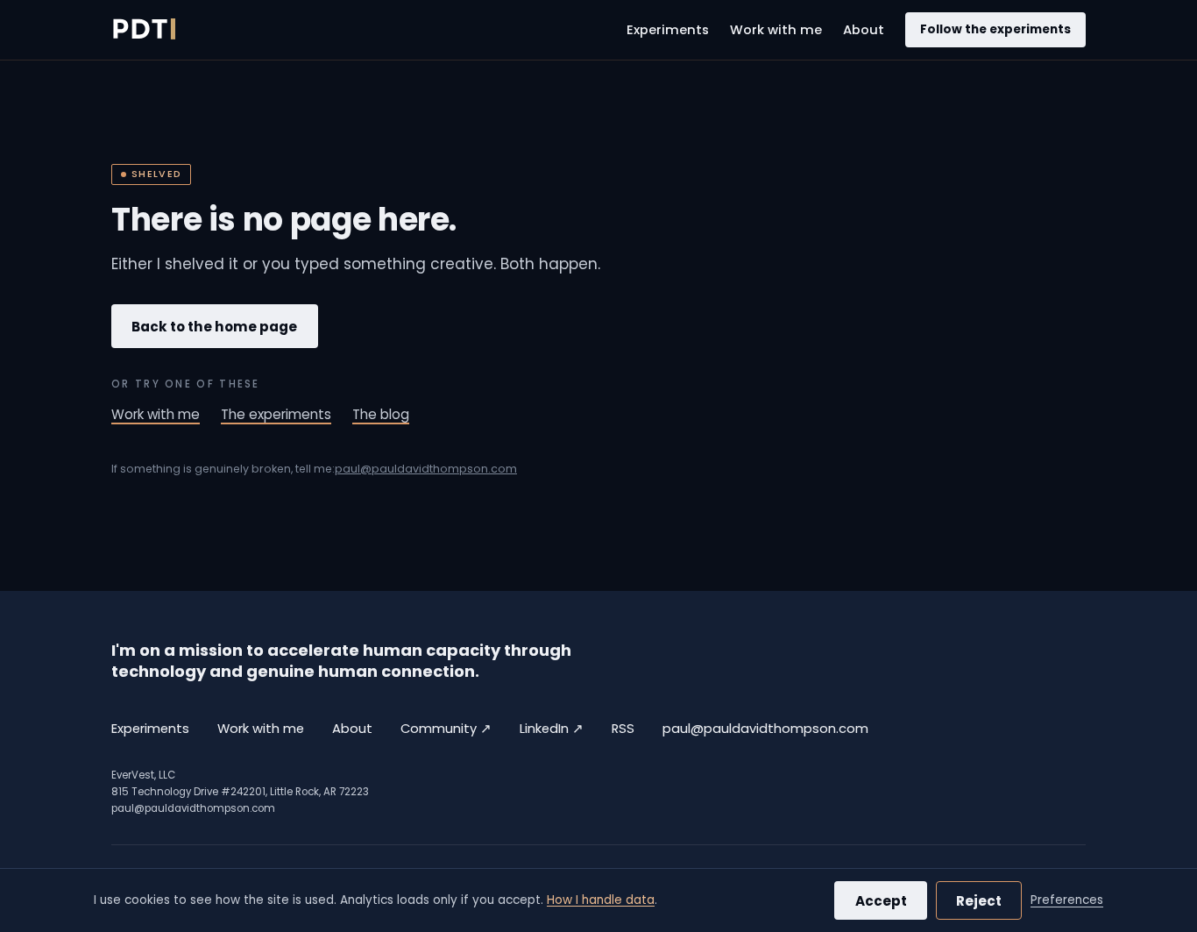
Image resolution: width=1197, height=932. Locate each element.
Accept (881, 901)
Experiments (668, 30)
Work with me (776, 30)
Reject (979, 901)
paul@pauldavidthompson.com (426, 468)
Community (446, 728)
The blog (380, 414)
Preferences (1067, 900)
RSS (623, 728)
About (863, 30)
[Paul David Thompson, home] (143, 29)
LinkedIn (552, 728)
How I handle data (601, 900)
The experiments (276, 414)
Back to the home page (214, 326)
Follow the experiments (995, 29)
